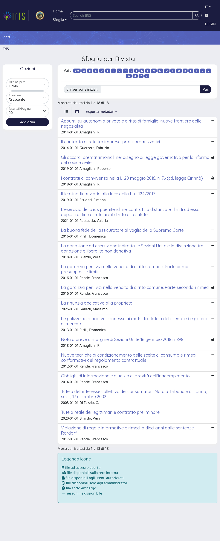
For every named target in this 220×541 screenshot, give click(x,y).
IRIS (6, 48)
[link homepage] (16, 15)
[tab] (66, 111)
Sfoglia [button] (58, 19)
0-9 (77, 71)
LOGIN (210, 24)
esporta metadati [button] (100, 111)
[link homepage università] (40, 15)
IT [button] (206, 6)
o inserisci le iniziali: (82, 89)
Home (58, 11)
